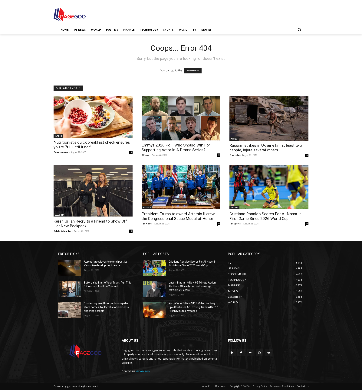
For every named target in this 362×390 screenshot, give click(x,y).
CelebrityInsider (62, 231)
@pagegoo (143, 371)
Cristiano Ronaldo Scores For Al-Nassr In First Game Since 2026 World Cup (265, 216)
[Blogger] (231, 352)
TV (144, 138)
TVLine (145, 154)
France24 (234, 155)
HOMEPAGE (193, 70)
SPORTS (234, 207)
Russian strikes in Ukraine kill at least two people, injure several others (265, 147)
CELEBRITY (59, 214)
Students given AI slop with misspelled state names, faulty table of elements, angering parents (106, 307)
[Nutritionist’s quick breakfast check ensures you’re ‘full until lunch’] (93, 117)
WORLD (234, 139)
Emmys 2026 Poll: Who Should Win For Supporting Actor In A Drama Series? (176, 147)
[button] (299, 29)
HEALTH (58, 136)
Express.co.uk (61, 152)
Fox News (147, 223)
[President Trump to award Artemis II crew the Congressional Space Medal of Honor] (181, 187)
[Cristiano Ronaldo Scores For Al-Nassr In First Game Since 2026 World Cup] (268, 187)
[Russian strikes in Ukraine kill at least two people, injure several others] (268, 118)
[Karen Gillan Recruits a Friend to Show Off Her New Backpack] (93, 191)
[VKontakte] (268, 352)
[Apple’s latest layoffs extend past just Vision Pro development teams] (69, 268)
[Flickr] (250, 352)
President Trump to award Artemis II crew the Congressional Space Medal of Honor (178, 216)
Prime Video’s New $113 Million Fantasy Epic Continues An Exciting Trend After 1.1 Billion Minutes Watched (194, 307)
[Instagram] (259, 352)
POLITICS (147, 207)
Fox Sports (235, 223)
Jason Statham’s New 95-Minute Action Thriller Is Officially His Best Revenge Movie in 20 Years (192, 286)
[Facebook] (241, 352)
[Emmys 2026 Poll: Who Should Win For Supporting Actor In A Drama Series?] (181, 118)
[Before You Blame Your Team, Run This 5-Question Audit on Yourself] (69, 289)
